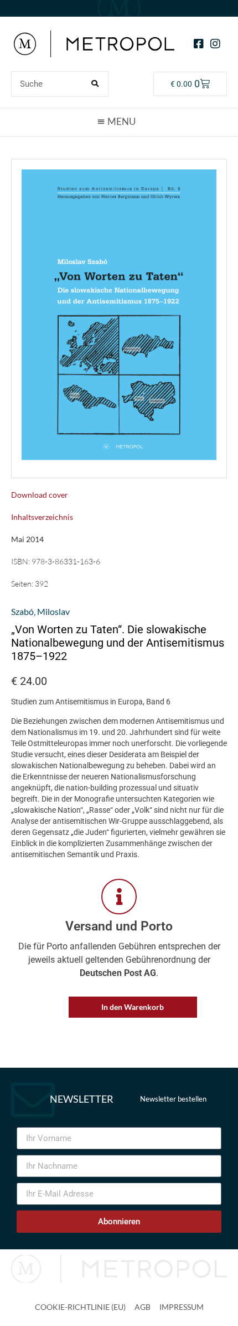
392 (41, 583)
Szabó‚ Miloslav (40, 611)
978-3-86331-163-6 (66, 561)
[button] (119, 122)
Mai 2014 (27, 539)
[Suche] (95, 84)
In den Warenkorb (132, 1007)
